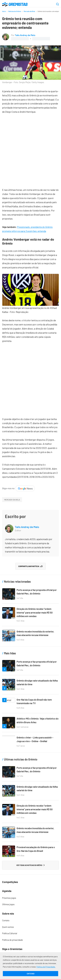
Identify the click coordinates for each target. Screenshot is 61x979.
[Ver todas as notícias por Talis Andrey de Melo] (5, 35)
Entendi (30, 973)
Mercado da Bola (29, 11)
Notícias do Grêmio (14, 11)
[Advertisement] (30, 148)
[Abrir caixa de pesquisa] (57, 4)
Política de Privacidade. (45, 967)
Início (4, 11)
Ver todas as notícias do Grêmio (29, 865)
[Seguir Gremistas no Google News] (18, 487)
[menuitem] (30, 898)
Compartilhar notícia (28, 566)
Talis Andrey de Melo (25, 35)
